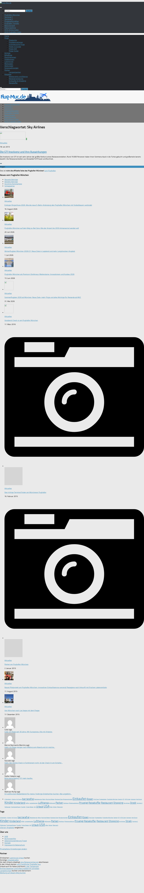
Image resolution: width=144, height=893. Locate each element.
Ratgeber (7, 74)
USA (47, 806)
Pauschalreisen (10, 57)
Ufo (35, 807)
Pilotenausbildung (74, 803)
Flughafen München (12, 15)
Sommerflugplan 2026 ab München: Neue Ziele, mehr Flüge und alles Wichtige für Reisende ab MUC (42, 297)
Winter (55, 807)
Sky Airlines (127, 803)
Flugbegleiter (103, 799)
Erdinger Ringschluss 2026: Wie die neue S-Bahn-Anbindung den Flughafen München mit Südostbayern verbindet (48, 205)
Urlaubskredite (13, 860)
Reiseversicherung (16, 79)
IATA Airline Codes (11, 30)
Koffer (27, 803)
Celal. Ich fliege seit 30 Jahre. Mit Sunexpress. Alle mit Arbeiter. (28, 732)
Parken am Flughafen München (16, 664)
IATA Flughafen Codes (12, 32)
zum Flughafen (50, 171)
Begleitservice (38, 799)
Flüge (6, 38)
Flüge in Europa (15, 47)
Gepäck (120, 799)
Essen (90, 799)
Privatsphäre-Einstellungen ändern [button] (13, 849)
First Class (96, 799)
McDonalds (52, 803)
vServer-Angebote (7, 828)
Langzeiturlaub (5, 871)
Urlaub (39, 806)
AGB (6, 836)
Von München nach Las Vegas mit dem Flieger (22, 710)
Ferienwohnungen (11, 68)
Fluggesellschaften (11, 21)
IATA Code (127, 799)
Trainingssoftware (15, 807)
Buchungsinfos (10, 839)
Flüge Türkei (13, 51)
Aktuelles (3, 143)
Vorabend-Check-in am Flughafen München (21, 320)
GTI (123, 799)
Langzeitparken (15, 72)
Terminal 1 (8, 17)
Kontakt (7, 843)
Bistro (44, 799)
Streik (133, 802)
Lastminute (8, 62)
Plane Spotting (10, 28)
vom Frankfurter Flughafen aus (29, 864)
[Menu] (1, 7)
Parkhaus (66, 803)
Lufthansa (43, 802)
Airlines (7, 53)
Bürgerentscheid (67, 799)
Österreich (60, 807)
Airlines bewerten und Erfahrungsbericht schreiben (19, 868)
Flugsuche (13, 40)
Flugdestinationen (16, 42)
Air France (19, 799)
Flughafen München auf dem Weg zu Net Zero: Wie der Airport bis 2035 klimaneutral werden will (41, 228)
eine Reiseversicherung (29, 862)
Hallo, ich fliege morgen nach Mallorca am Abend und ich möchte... (29, 747)
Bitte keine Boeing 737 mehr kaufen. (18, 778)
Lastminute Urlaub (17, 858)
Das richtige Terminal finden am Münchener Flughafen (25, 492)
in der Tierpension (32, 866)
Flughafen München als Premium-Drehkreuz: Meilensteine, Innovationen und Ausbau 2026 (39, 274)
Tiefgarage (7, 807)
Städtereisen (9, 59)
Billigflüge (8, 55)
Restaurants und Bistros (18, 76)
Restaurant (107, 802)
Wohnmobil (8, 66)
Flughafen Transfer (11, 23)
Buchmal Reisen (50, 799)
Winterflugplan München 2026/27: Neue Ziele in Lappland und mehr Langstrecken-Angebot (39, 251)
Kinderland (19, 802)
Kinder (8, 802)
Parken (7, 70)
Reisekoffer (13, 83)
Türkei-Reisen (29, 807)
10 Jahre (13, 799)
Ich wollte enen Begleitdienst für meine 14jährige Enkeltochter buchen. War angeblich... (38, 794)
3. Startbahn (7, 799)
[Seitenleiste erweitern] (1, 163)
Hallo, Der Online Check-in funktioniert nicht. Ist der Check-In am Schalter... (33, 763)
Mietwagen (8, 64)
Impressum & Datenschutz (14, 845)
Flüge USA (13, 49)
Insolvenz (133, 799)
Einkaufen (79, 799)
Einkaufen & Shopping (17, 81)
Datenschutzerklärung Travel (15, 841)
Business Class (59, 799)
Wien (51, 807)
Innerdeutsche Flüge (17, 44)
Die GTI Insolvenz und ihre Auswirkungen (23, 151)
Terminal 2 (8, 19)
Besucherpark (9, 26)
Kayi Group (139, 799)
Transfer (23, 807)
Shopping (118, 802)
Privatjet (83, 802)
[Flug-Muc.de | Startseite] (5, 3)
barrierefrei (28, 799)
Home (6, 36)
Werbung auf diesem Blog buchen (13, 873)
